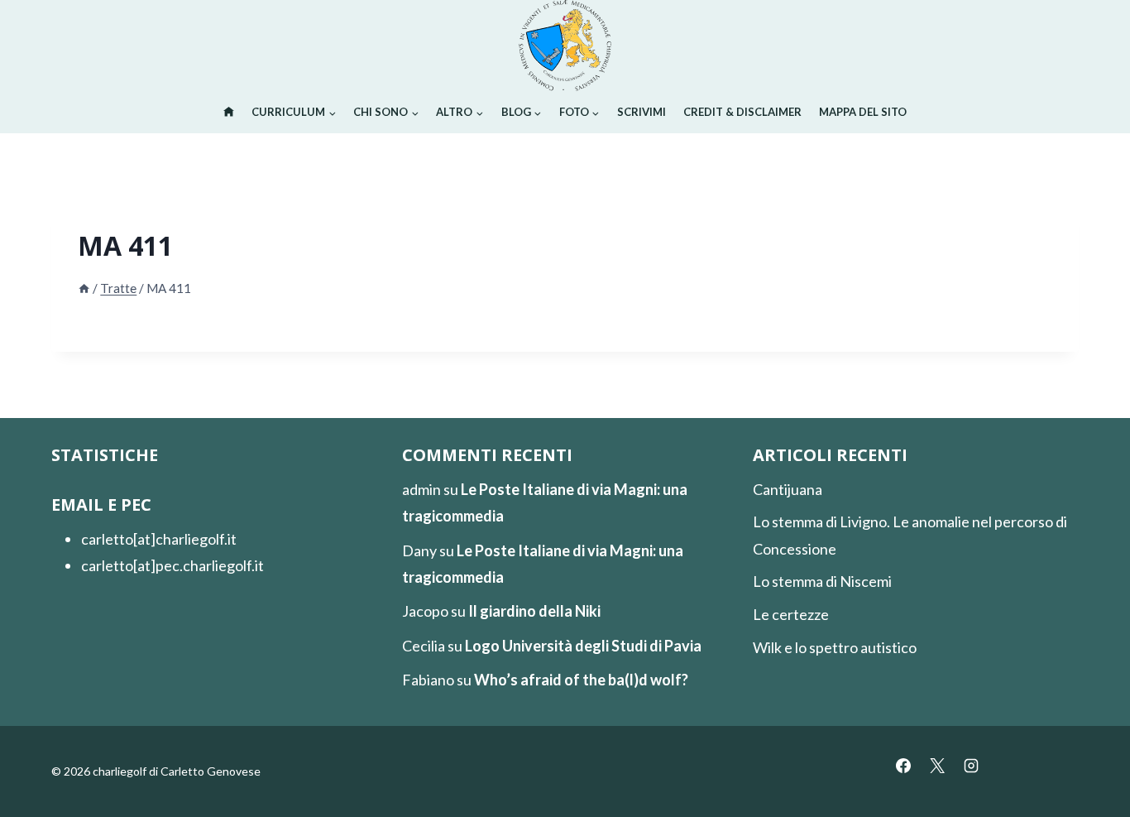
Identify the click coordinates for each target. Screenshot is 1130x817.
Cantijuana (787, 489)
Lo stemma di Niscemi (822, 581)
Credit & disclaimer (742, 111)
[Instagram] (971, 766)
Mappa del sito (863, 111)
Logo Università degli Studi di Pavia (583, 646)
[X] (937, 766)
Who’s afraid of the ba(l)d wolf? (581, 679)
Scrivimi (641, 111)
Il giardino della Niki (534, 611)
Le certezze (791, 614)
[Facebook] (903, 766)
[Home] (84, 288)
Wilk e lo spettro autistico (835, 647)
